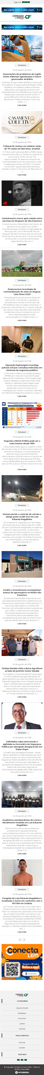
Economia (22, 1008)
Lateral (22, 1014)
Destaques (22, 1003)
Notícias (22, 1019)
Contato (22, 1038)
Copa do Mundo (22, 998)
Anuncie (22, 1032)
